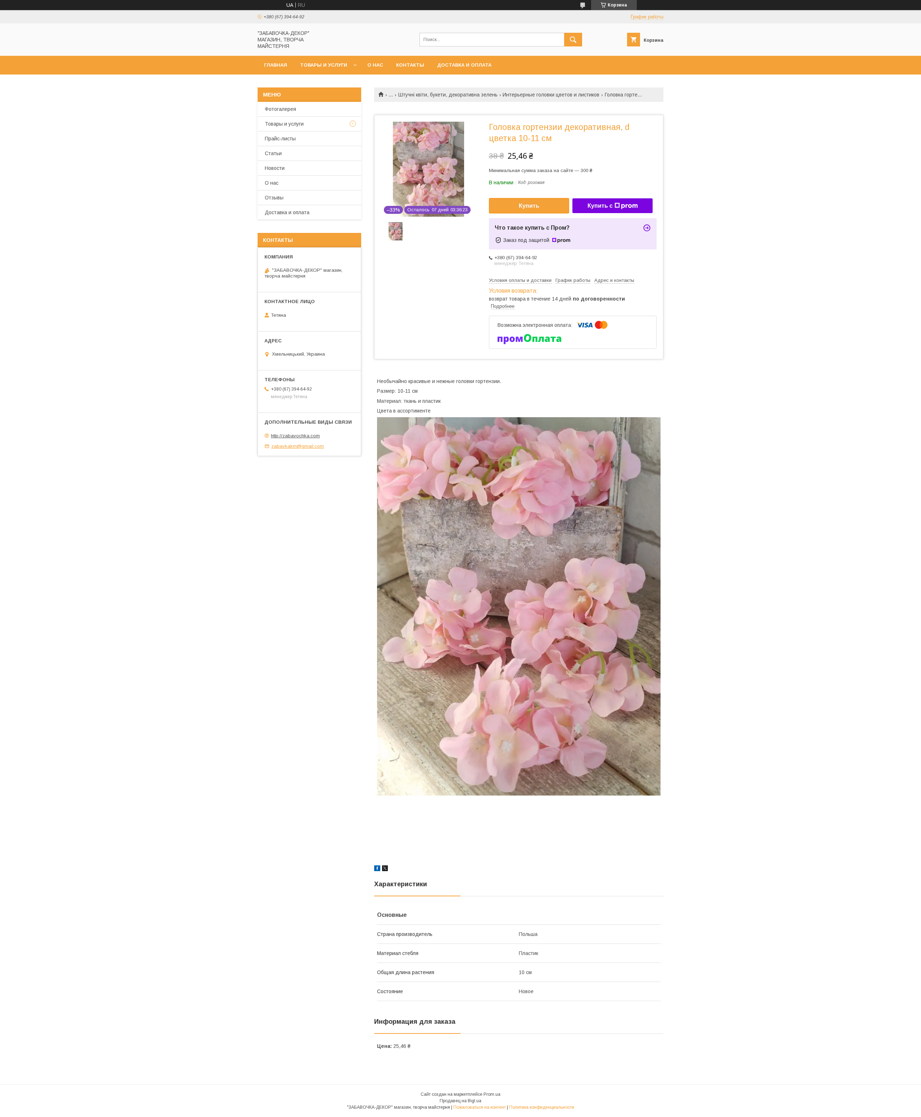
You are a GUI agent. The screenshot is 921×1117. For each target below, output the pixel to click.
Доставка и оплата (464, 65)
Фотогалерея (280, 109)
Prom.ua (492, 1094)
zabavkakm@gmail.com (297, 446)
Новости (275, 168)
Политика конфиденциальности (541, 1107)
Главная (275, 65)
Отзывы (274, 198)
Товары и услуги (323, 65)
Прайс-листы (280, 138)
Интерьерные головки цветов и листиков (551, 95)
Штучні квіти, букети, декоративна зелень (448, 95)
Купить (529, 206)
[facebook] (377, 869)
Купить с (600, 206)
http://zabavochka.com (295, 435)
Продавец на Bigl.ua (460, 1100)
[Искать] (573, 39)
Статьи (273, 153)
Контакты (410, 65)
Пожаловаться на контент (479, 1107)
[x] (385, 869)
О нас (375, 65)
